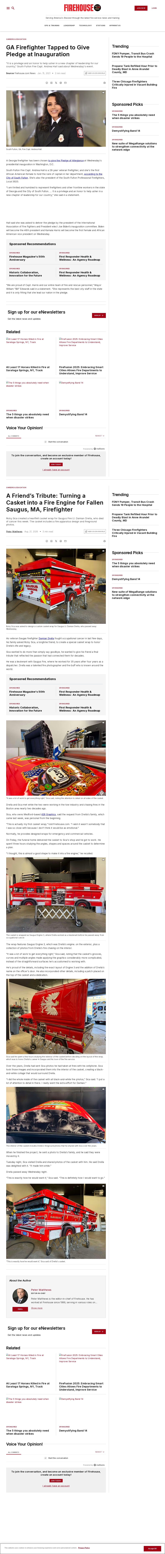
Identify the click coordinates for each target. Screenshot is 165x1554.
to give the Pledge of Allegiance (66, 160)
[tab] (13, 436)
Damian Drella (46, 638)
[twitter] (56, 83)
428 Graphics (48, 819)
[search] (13, 8)
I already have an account (56, 469)
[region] (56, 442)
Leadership (69, 25)
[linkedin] (51, 83)
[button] (8, 8)
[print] (104, 83)
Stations (100, 25)
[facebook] (47, 83)
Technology (85, 25)
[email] (65, 83)
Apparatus (115, 25)
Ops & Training (52, 25)
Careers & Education (16, 39)
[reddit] (60, 83)
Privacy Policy (84, 1548)
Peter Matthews (14, 531)
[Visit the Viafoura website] (99, 449)
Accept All (152, 1549)
